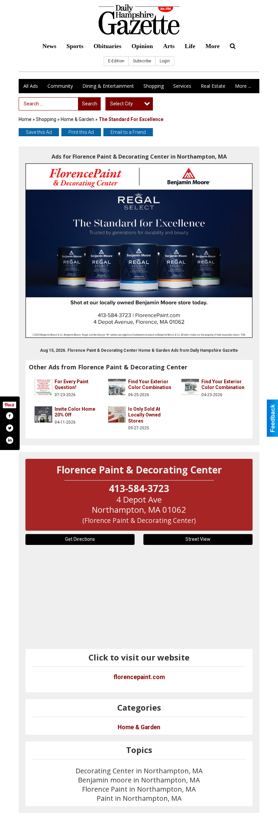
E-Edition (116, 61)
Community (60, 86)
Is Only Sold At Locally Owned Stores (144, 415)
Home (25, 119)
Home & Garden (78, 119)
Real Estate (213, 86)
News (49, 46)
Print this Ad (81, 132)
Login (165, 61)
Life (190, 46)
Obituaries (107, 46)
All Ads (30, 86)
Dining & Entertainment (108, 86)
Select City (121, 103)
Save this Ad (39, 132)
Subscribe (142, 61)
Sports (74, 46)
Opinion (142, 46)
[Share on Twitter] (9, 428)
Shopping (153, 86)
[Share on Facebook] (9, 416)
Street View (198, 539)
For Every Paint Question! (71, 384)
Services (182, 86)
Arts (169, 46)
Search (89, 103)
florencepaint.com (139, 677)
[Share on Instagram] (9, 440)
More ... (243, 86)
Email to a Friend (128, 132)
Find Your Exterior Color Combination (149, 384)
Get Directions (80, 539)
